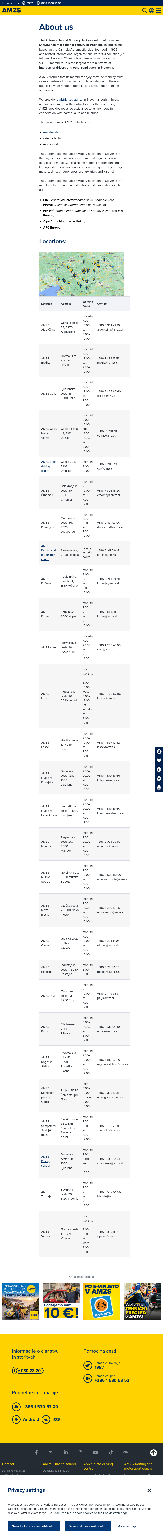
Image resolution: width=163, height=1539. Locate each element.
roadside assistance (69, 99)
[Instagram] (80, 1452)
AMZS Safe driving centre (48, 466)
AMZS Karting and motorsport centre (48, 552)
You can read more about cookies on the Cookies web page (88, 1513)
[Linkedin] (66, 1452)
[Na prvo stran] (16, 10)
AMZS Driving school (45, 1161)
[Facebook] (36, 1452)
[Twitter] (51, 1452)
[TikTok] (110, 1452)
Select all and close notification (34, 1526)
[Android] (125, 1452)
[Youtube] (95, 1452)
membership (51, 132)
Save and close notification (88, 1526)
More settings (126, 1526)
